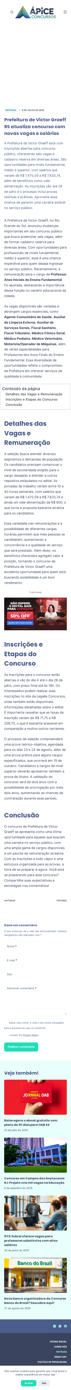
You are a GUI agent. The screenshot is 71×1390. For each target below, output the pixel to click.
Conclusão (14, 405)
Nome (12, 946)
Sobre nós (60, 1346)
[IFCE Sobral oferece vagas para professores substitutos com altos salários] (35, 1213)
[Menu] (65, 12)
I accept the (23, 1035)
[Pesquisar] (12, 12)
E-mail (12, 960)
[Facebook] (65, 1326)
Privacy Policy (30, 1035)
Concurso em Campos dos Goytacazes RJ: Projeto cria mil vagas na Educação (34, 1180)
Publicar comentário (21, 1046)
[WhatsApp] (60, 1326)
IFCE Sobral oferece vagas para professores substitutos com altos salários (31, 1240)
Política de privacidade (52, 1362)
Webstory (60, 1356)
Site (9, 974)
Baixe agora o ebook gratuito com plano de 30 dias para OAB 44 (30, 1122)
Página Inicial (58, 1341)
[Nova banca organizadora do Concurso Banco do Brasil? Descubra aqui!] (35, 1275)
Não (44, 1383)
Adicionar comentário (21, 988)
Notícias (11, 110)
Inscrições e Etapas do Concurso (32, 399)
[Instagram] (54, 1326)
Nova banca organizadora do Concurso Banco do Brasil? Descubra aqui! (35, 1300)
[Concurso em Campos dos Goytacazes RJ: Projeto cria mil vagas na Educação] (35, 1155)
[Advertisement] (35, 61)
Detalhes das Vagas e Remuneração (34, 394)
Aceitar (29, 1383)
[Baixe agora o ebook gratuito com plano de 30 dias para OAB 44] (35, 1097)
